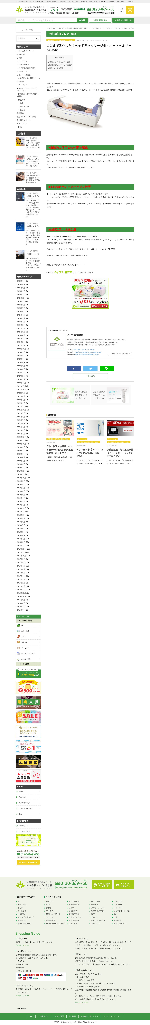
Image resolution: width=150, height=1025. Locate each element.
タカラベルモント (98, 908)
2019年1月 (21, 505)
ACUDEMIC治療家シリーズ (29, 78)
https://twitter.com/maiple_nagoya (83, 349)
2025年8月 (21, 305)
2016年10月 (21, 596)
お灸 (109, 439)
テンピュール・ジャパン (56, 924)
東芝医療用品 (74, 914)
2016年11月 (21, 593)
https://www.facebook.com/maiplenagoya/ (88, 352)
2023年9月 (21, 352)
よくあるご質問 (74, 1)
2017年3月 (21, 579)
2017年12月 (21, 549)
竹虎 (115, 917)
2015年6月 (21, 610)
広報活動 (20, 113)
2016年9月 (21, 600)
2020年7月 (21, 451)
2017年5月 (21, 573)
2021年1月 (21, 434)
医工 (93, 914)
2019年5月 (21, 495)
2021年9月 (21, 413)
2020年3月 (21, 461)
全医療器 (94, 905)
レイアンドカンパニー (122, 911)
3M (115, 914)
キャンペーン (82, 439)
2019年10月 (21, 478)
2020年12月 (21, 437)
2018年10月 (21, 515)
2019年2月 (21, 501)
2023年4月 (21, 369)
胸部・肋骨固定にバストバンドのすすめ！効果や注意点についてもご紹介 (33, 145)
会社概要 (84, 1)
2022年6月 (21, 396)
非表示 (61, 57)
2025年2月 (21, 322)
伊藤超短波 (73, 911)
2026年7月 (21, 281)
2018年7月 (21, 525)
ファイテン (118, 901)
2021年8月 (21, 417)
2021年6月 (21, 423)
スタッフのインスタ (26, 808)
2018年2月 (21, 542)
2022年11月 (21, 386)
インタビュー (23, 61)
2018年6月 (21, 529)
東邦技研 (117, 920)
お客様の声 (21, 54)
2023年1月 (21, 379)
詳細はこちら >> (22, 945)
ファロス (49, 911)
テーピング (22, 85)
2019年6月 (21, 491)
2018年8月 (21, 522)
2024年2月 (21, 342)
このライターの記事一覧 (119, 354)
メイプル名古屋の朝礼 (27, 68)
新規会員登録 (51, 1)
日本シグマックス (98, 920)
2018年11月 (21, 512)
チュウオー (95, 901)
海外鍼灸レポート (24, 120)
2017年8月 (21, 562)
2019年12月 (21, 471)
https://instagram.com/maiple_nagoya (87, 354)
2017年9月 (21, 559)
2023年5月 (21, 366)
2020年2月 (21, 464)
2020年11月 (21, 440)
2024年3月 (21, 339)
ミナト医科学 (74, 920)
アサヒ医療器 (74, 901)
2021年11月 (21, 406)
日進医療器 (50, 920)
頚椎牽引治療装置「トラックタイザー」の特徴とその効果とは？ (59, 455)
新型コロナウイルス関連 (26, 117)
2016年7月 (21, 606)
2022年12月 (21, 383)
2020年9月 (21, 447)
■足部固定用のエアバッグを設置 (60, 65)
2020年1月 (21, 468)
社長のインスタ (24, 803)
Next (136, 449)
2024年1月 (21, 345)
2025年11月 (21, 301)
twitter (21, 791)
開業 (57, 445)
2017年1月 (21, 586)
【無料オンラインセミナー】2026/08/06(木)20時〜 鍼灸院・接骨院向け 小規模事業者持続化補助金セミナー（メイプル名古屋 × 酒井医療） (33, 235)
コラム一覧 (28, 30)
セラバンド (95, 924)
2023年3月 (21, 372)
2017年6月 (21, 569)
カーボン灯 (22, 920)
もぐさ (20, 908)
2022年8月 (21, 393)
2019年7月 (21, 488)
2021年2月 (21, 430)
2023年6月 (21, 362)
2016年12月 (21, 590)
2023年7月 (21, 359)
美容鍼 (22, 110)
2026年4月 (21, 291)
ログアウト (129, 1)
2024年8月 (21, 325)
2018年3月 (21, 539)
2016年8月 (21, 603)
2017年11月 (21, 552)
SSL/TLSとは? (22, 1008)
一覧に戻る (90, 376)
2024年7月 (21, 328)
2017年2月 (21, 583)
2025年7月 (21, 308)
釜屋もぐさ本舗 (97, 911)
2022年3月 (21, 400)
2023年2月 (21, 376)
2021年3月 (21, 427)
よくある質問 (58, 1016)
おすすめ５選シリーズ (25, 51)
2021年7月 (21, 420)
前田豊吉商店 (74, 905)
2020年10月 (21, 444)
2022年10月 (21, 389)
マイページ (120, 1)
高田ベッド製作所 (53, 914)
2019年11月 (21, 474)
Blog (20, 814)
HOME (48, 28)
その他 (19, 58)
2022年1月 (21, 403)
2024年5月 (21, 332)
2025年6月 (21, 311)
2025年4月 (21, 315)
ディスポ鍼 (117, 439)
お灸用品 (21, 914)
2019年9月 (21, 481)
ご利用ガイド (62, 1)
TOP (31, 1016)
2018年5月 (21, 532)
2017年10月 (21, 556)
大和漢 (49, 908)
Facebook (22, 797)
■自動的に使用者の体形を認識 (59, 62)
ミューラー (118, 908)
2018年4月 (21, 535)
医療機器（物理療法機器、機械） (77, 28)
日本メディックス (76, 917)
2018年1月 (21, 545)
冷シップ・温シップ (25, 917)
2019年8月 (21, 484)
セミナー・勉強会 (24, 75)
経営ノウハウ (60, 442)
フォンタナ (73, 924)
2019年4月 (21, 498)
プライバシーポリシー (112, 1016)
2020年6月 (21, 454)
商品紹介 (62, 28)
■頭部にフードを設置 (55, 68)
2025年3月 (21, 318)
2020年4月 (21, 457)
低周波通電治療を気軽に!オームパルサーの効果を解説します (120, 455)
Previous (42, 449)
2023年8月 (21, 355)
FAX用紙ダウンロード (96, 1)
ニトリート (118, 905)
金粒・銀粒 (22, 905)
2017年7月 (21, 566)
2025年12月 (21, 298)
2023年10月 (21, 349)
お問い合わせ (110, 1)
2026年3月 (21, 294)
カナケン (49, 917)
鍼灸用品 (50, 445)
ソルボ (71, 908)
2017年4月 (21, 576)
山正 (48, 905)
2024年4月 (21, 335)
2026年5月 (21, 288)
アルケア (94, 917)
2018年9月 (21, 518)
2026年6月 (21, 284)
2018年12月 (21, 508)
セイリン (49, 901)
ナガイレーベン (120, 924)
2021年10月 (21, 410)
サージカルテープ (25, 924)
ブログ (55, 28)
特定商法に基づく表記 (89, 1016)
